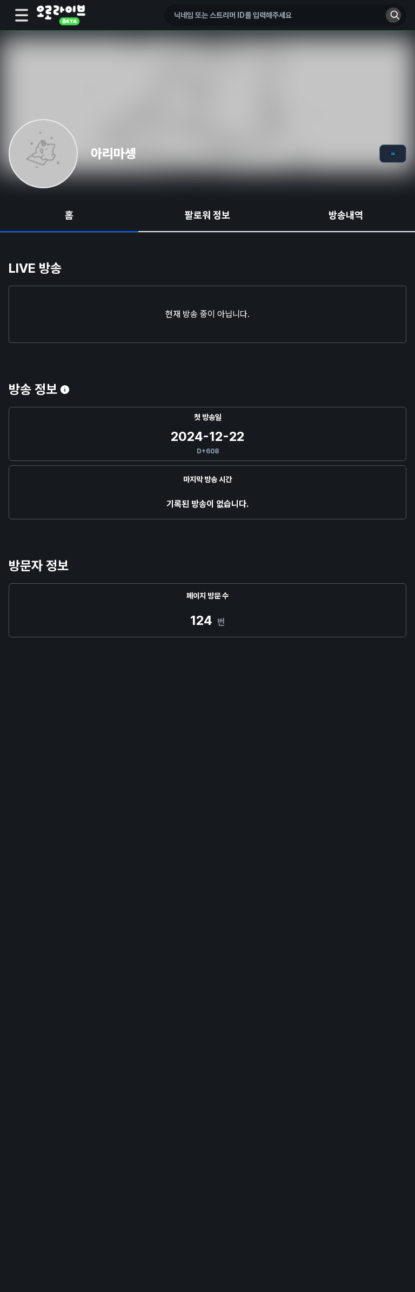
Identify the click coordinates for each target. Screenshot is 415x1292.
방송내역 (346, 215)
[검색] (393, 15)
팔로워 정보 (207, 215)
